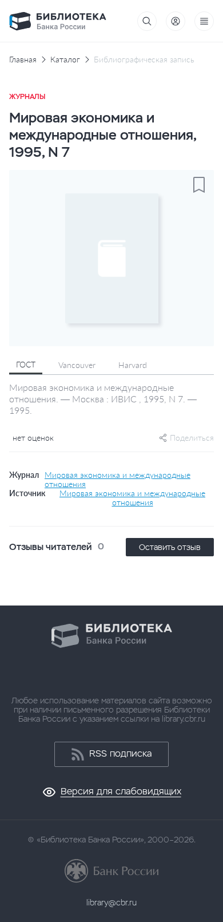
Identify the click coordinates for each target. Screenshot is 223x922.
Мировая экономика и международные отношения (117, 479)
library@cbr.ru (111, 902)
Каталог (65, 59)
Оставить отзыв (170, 547)
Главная (23, 59)
